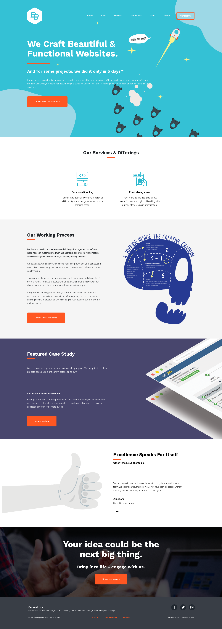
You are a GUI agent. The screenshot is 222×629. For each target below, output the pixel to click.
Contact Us (185, 16)
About (103, 15)
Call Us (95, 617)
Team (152, 15)
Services (118, 15)
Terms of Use (173, 617)
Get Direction (111, 617)
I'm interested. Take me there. (47, 101)
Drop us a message (111, 579)
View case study (42, 421)
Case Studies (136, 15)
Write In (126, 617)
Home (90, 15)
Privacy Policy (188, 617)
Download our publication (46, 318)
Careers (166, 15)
